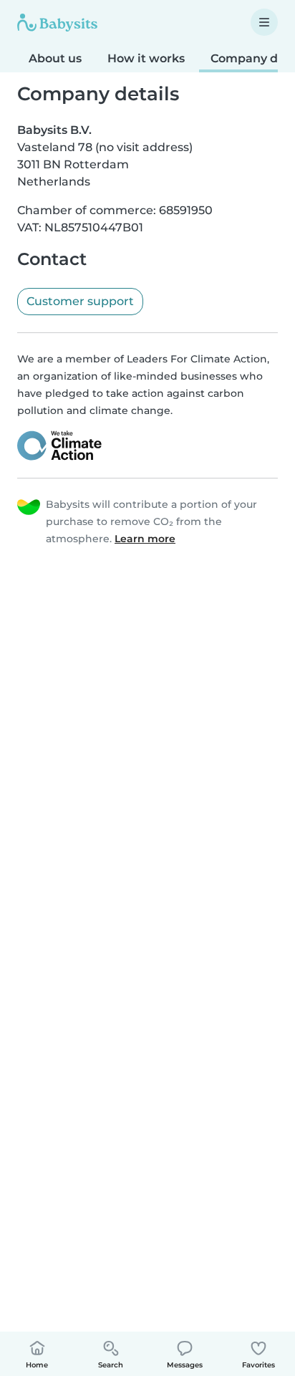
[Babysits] (57, 22)
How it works (146, 58)
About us (55, 58)
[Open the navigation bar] (264, 22)
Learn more (145, 538)
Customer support (80, 301)
